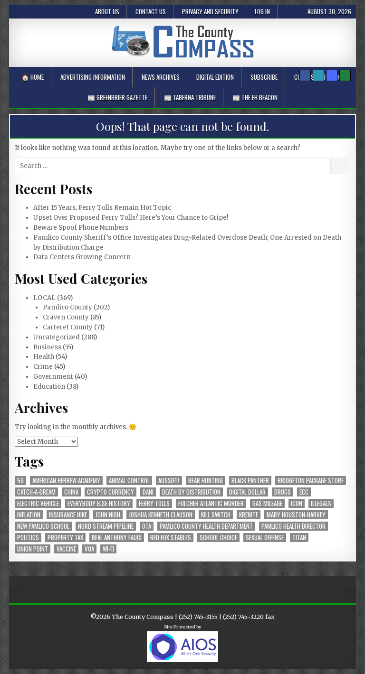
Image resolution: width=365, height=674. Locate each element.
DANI (148, 491)
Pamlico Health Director (293, 526)
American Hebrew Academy (66, 480)
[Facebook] (305, 75)
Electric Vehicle (38, 503)
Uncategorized (56, 337)
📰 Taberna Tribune (190, 97)
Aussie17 (169, 480)
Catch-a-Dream (36, 491)
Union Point (32, 548)
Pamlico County (67, 307)
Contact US (150, 11)
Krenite (248, 514)
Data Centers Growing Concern (82, 257)
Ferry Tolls (154, 503)
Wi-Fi (108, 548)
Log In (262, 11)
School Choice (218, 537)
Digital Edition (215, 77)
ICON (296, 503)
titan (299, 537)
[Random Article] (331, 75)
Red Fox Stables (170, 537)
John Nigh (108, 514)
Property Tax (65, 537)
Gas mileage (267, 503)
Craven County (66, 317)
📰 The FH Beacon (255, 97)
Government (53, 377)
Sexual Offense (265, 537)
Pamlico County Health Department (206, 526)
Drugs (282, 491)
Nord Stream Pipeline (106, 526)
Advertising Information (92, 77)
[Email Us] (318, 75)
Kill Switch (216, 514)
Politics (28, 537)
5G (20, 480)
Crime (43, 367)
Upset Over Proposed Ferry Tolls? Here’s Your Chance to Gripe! (130, 218)
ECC (303, 491)
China (71, 491)
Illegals (321, 503)
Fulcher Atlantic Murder (211, 503)
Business (47, 347)
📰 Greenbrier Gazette (117, 97)
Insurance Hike (68, 514)
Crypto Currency (110, 491)
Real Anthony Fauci (117, 537)
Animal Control (129, 480)
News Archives (161, 77)
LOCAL (44, 298)
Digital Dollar (247, 491)
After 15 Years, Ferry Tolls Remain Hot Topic (102, 208)
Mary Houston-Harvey (296, 514)
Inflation (28, 514)
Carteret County (68, 327)
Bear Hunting (205, 480)
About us (107, 11)
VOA (89, 548)
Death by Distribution (191, 491)
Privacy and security (210, 11)
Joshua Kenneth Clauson (160, 514)
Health (43, 357)
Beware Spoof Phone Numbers (80, 228)
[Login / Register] (345, 75)
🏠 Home (32, 77)
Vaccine (66, 548)
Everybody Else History (98, 503)
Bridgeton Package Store (311, 480)
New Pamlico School (43, 526)
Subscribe (264, 77)
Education (49, 387)
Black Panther (250, 480)
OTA (146, 526)
